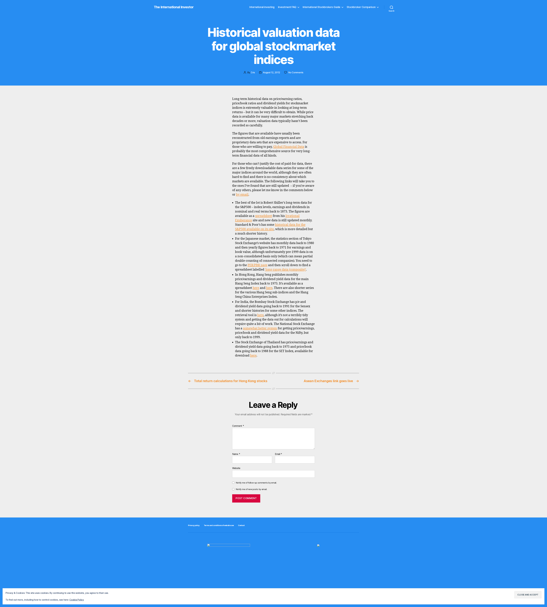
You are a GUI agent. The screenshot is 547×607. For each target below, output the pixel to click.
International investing (261, 7)
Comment (238, 426)
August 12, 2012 (271, 72)
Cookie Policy (76, 599)
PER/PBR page (257, 265)
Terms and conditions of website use (219, 525)
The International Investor (174, 7)
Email (278, 454)
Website (236, 468)
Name (236, 454)
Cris (253, 72)
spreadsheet (263, 216)
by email (242, 195)
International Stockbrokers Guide (321, 7)
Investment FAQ (287, 7)
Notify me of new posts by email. (251, 489)
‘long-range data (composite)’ (285, 270)
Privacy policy (194, 525)
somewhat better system (260, 328)
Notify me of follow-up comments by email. (256, 482)
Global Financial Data (288, 147)
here (256, 288)
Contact (241, 525)
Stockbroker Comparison (361, 7)
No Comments (295, 72)
